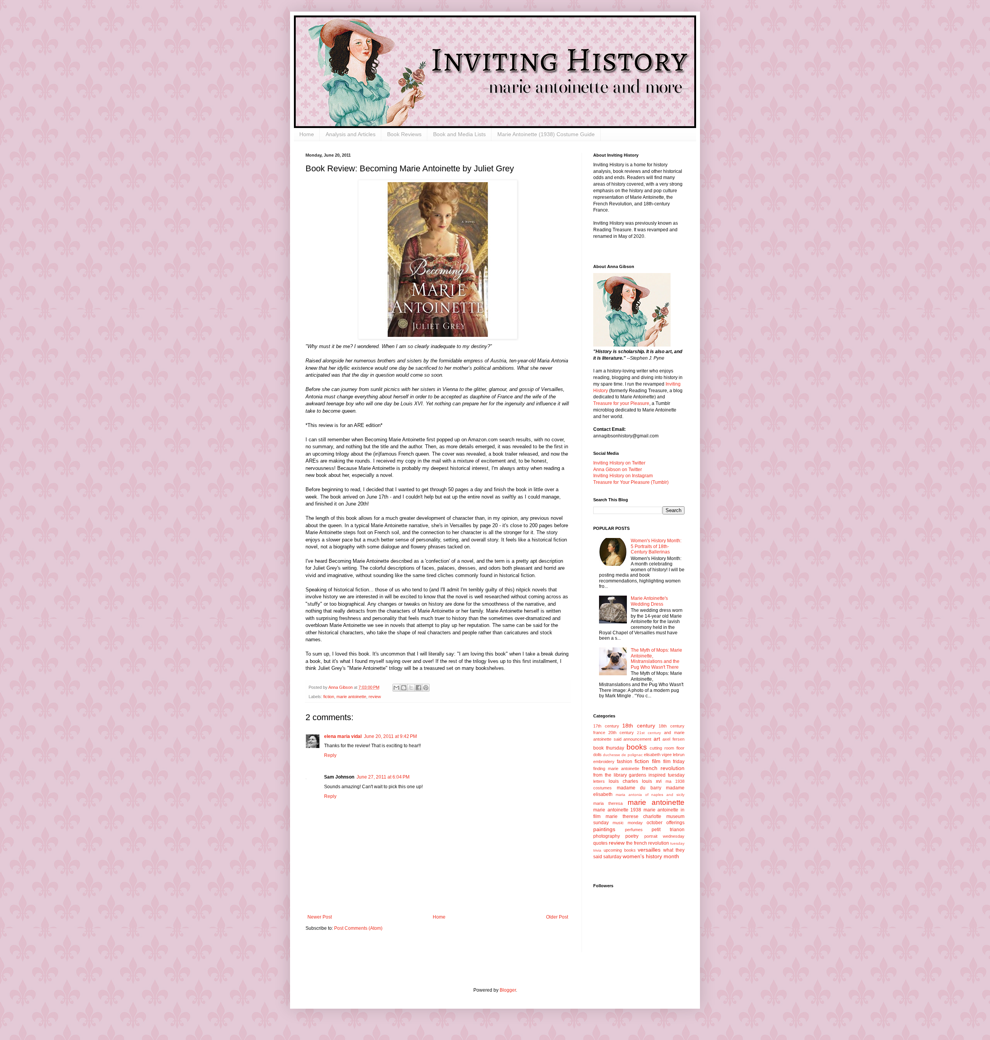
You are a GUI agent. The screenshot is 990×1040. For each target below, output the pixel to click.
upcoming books (620, 850)
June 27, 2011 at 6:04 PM (383, 777)
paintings (604, 829)
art (657, 739)
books (636, 747)
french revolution (663, 768)
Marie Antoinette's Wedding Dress (649, 601)
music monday (628, 822)
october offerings (665, 822)
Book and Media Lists (459, 134)
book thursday (608, 748)
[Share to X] (411, 688)
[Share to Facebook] (418, 688)
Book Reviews (404, 134)
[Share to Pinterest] (426, 688)
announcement (637, 739)
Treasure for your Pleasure (621, 403)
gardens (637, 775)
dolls (597, 754)
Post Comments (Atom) (358, 928)
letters (599, 781)
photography (606, 836)
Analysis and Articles (351, 134)
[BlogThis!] (404, 688)
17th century (606, 726)
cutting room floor (667, 748)
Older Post (557, 917)
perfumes (634, 829)
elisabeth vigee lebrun (664, 754)
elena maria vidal (343, 736)
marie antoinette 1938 (617, 810)
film (656, 761)
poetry (631, 836)
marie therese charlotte (634, 816)
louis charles (623, 781)
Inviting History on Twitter (619, 463)
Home (306, 134)
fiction (328, 696)
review (375, 696)
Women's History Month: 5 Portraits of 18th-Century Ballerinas (656, 546)
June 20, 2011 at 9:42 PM (390, 736)
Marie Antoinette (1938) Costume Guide (546, 134)
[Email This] (396, 688)
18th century (638, 725)
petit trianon (668, 829)
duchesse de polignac (622, 755)
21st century (649, 733)
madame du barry (639, 788)
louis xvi (652, 781)
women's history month (651, 856)
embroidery (603, 761)
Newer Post (319, 917)
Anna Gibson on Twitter (617, 469)
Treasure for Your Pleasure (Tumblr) (631, 482)
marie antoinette (351, 696)
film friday (673, 761)
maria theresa (608, 803)
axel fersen (673, 739)
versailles (649, 850)
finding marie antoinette (616, 768)
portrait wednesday (664, 836)
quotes (600, 843)
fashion (624, 761)
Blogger (508, 990)
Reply (330, 755)
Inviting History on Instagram (623, 475)
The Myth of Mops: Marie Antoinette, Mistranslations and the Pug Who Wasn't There (656, 658)
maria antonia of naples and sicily (650, 794)
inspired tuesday (666, 775)
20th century (621, 732)
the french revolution (647, 843)
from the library (610, 775)
